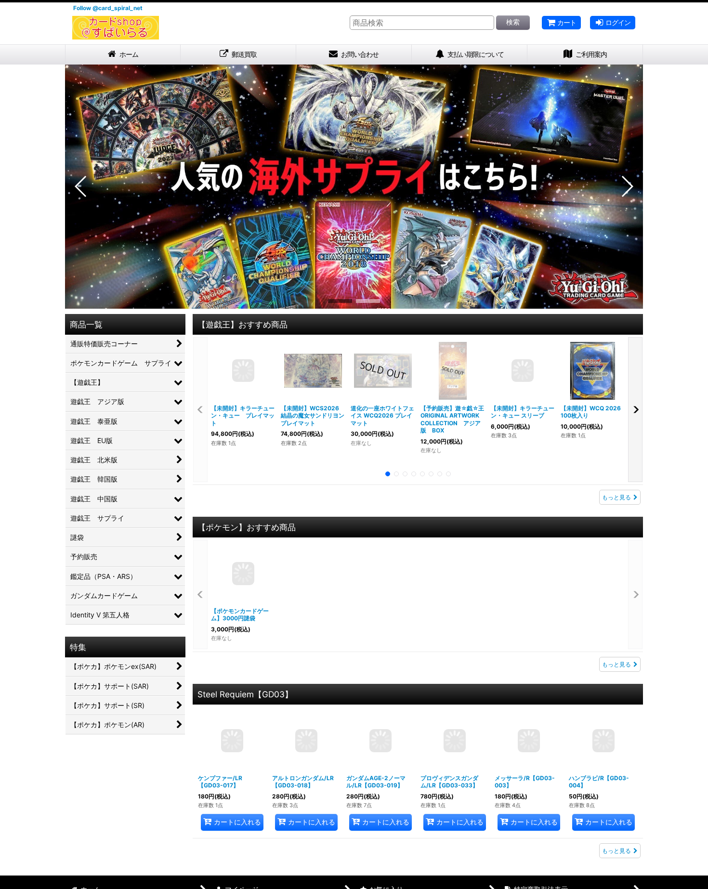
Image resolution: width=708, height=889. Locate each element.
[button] (81, 191)
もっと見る (616, 501)
